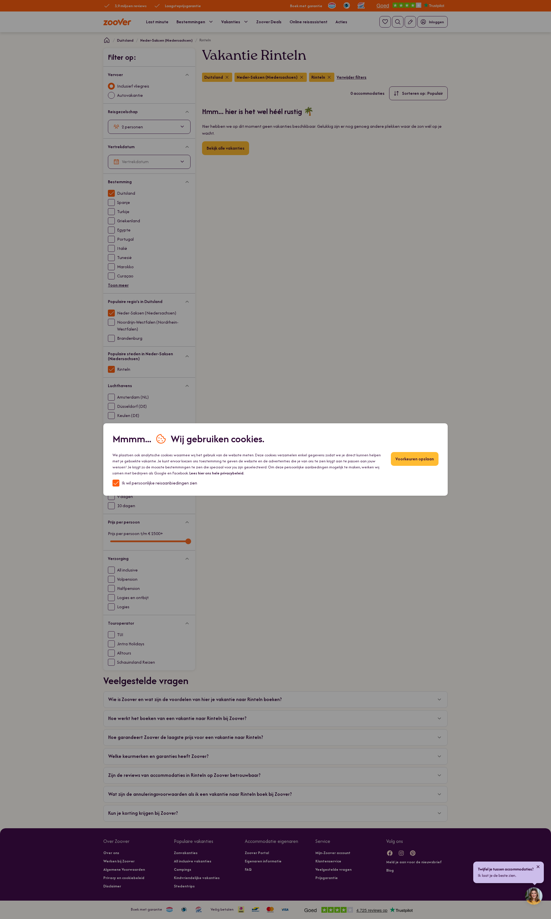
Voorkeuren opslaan (414, 459)
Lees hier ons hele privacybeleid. (216, 473)
